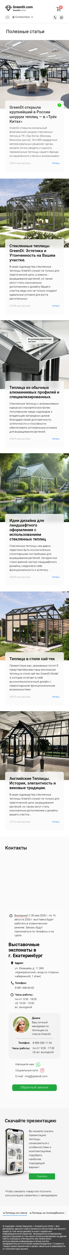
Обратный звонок (34, 1087)
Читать (56, 163)
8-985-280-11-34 (42, 1042)
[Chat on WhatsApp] (61, 17)
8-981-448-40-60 (24, 987)
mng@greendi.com (36, 1076)
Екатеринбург (22, 17)
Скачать (42, 1176)
